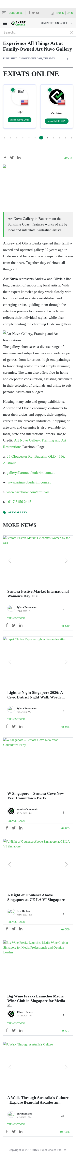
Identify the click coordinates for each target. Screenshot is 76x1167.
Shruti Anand (24, 1113)
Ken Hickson (24, 910)
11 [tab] (65, 137)
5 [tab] (29, 137)
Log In (60, 13)
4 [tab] (23, 137)
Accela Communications (31, 809)
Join (70, 13)
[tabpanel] (20, 106)
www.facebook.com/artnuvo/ (27, 492)
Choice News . (25, 1012)
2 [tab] (11, 137)
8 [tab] (47, 137)
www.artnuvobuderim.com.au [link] (29, 482)
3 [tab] (17, 137)
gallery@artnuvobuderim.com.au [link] (31, 473)
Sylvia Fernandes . (27, 607)
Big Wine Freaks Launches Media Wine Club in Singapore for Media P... (36, 1001)
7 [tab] (41, 137)
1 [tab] (5, 137)
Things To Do (16, 618)
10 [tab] (59, 137)
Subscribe (15, 12)
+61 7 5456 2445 (18, 502)
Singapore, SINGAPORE (54, 23)
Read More (38, 561)
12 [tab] (72, 137)
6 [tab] (35, 137)
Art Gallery (17, 512)
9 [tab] (53, 137)
